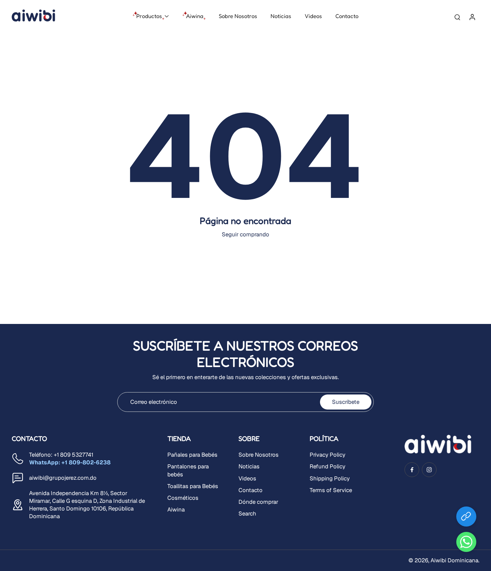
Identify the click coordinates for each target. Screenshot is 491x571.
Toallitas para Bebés (192, 486)
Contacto (250, 490)
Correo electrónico (153, 402)
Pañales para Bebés (192, 454)
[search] (457, 16)
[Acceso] (472, 16)
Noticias (249, 466)
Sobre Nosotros (258, 454)
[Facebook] (411, 469)
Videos (247, 478)
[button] (466, 542)
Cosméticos (182, 497)
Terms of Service (331, 490)
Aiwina (176, 509)
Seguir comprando (245, 234)
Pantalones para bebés (188, 470)
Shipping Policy (330, 478)
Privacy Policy (327, 454)
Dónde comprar (258, 501)
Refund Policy (327, 466)
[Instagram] (429, 469)
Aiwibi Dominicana (454, 560)
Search (247, 513)
